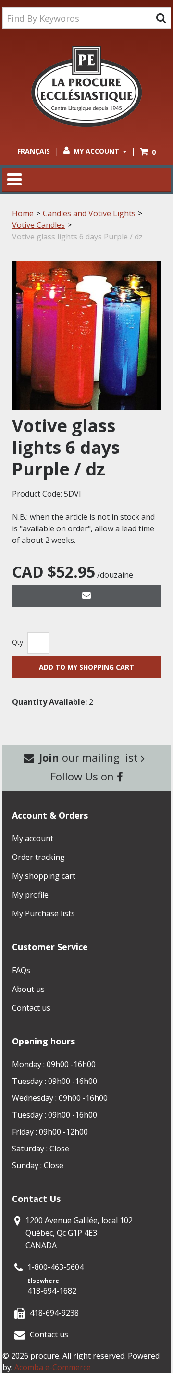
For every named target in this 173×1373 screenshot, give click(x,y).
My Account (96, 151)
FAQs (21, 970)
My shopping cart (43, 876)
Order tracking (38, 857)
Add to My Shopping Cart (86, 667)
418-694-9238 (54, 1312)
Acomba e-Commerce (52, 1367)
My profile (30, 894)
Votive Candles (38, 225)
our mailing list (90, 757)
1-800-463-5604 (55, 1267)
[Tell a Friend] (86, 596)
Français (33, 151)
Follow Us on (83, 776)
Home (23, 213)
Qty (17, 642)
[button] (148, 152)
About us (28, 989)
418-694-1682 (51, 1290)
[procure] (86, 86)
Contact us (31, 1008)
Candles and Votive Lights (89, 213)
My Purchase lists (43, 913)
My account (32, 838)
